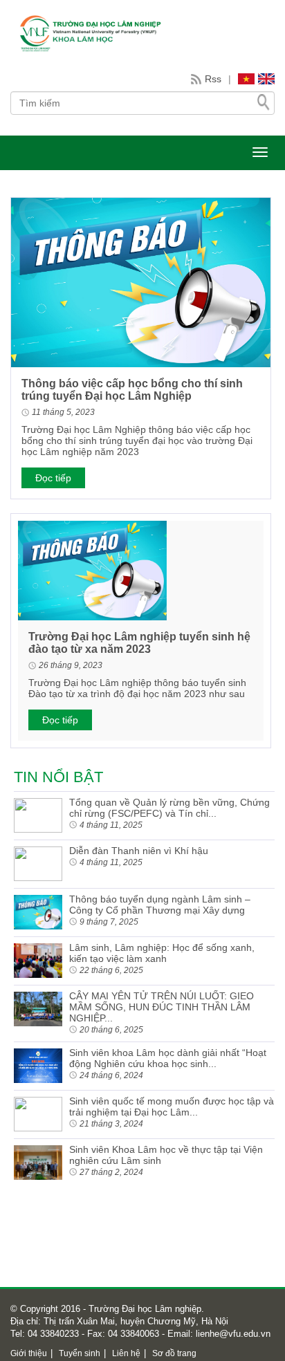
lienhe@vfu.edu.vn (231, 1333)
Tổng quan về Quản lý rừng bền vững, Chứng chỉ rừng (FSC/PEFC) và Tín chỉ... (169, 808)
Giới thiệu (28, 1353)
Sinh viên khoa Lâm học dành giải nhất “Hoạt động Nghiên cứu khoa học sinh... (167, 1058)
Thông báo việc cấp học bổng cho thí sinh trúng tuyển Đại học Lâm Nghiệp (132, 390)
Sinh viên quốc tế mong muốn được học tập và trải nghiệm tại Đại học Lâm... (171, 1106)
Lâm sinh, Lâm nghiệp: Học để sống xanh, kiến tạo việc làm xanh (162, 953)
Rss (213, 78)
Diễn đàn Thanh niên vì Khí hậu (138, 850)
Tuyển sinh (79, 1353)
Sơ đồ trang (174, 1353)
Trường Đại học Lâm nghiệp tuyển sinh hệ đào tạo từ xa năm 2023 (139, 643)
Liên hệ (126, 1353)
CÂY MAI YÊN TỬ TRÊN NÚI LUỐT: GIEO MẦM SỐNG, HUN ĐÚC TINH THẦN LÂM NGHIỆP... (161, 1007)
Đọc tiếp (53, 477)
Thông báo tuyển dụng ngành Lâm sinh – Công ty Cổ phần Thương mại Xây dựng (159, 905)
